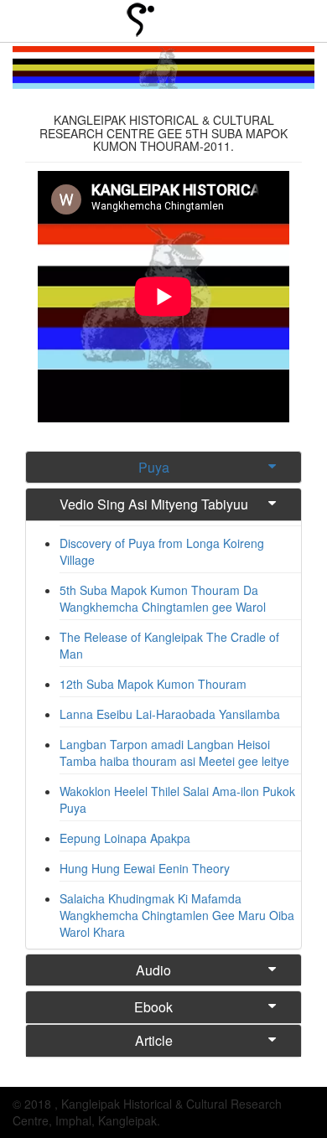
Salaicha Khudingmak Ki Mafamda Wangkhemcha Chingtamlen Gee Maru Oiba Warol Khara (177, 915)
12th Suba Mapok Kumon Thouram (153, 683)
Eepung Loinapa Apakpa (125, 838)
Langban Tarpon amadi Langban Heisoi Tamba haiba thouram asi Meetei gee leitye (174, 752)
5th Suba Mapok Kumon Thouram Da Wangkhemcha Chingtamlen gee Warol (163, 598)
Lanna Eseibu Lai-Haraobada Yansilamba (170, 714)
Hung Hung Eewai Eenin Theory (145, 868)
